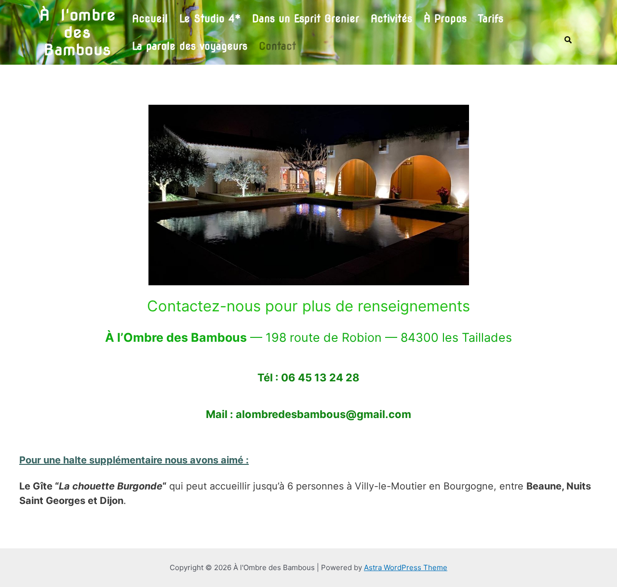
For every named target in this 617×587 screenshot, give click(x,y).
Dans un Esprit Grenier (305, 19)
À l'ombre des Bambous (78, 32)
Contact (277, 46)
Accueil (150, 19)
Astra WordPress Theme (405, 567)
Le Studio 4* (210, 19)
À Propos (445, 19)
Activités (391, 19)
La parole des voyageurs (189, 46)
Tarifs (490, 19)
